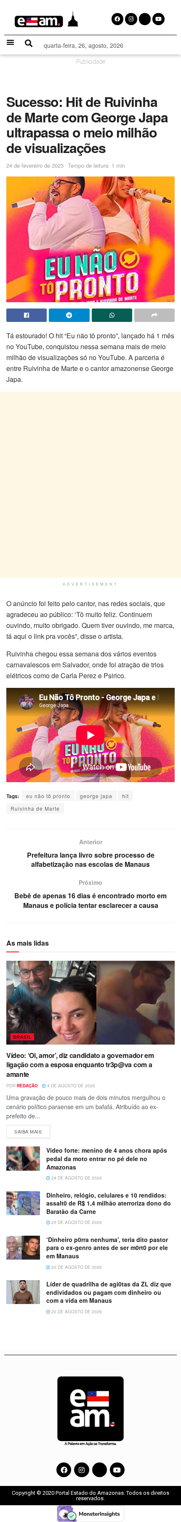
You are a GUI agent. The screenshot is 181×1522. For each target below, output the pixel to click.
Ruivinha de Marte (35, 808)
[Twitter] (99, 1469)
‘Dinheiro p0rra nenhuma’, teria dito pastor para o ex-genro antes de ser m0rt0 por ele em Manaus (107, 1247)
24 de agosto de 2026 (76, 1178)
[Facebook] (63, 1469)
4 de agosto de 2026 (70, 1086)
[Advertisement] (90, 485)
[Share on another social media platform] (154, 315)
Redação (27, 1086)
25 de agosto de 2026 (76, 1222)
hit (125, 795)
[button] (10, 42)
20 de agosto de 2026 (76, 1267)
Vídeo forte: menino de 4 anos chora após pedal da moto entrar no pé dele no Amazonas (106, 1158)
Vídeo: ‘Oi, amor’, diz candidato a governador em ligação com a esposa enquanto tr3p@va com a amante (80, 1064)
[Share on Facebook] (26, 315)
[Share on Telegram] (69, 315)
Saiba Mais (32, 1130)
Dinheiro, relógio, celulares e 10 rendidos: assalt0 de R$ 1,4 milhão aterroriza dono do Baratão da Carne (108, 1203)
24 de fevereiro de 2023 (35, 165)
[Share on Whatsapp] (112, 315)
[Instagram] (81, 1469)
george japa (96, 795)
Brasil (22, 1036)
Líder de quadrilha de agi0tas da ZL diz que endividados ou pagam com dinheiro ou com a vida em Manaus (108, 1292)
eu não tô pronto (48, 795)
